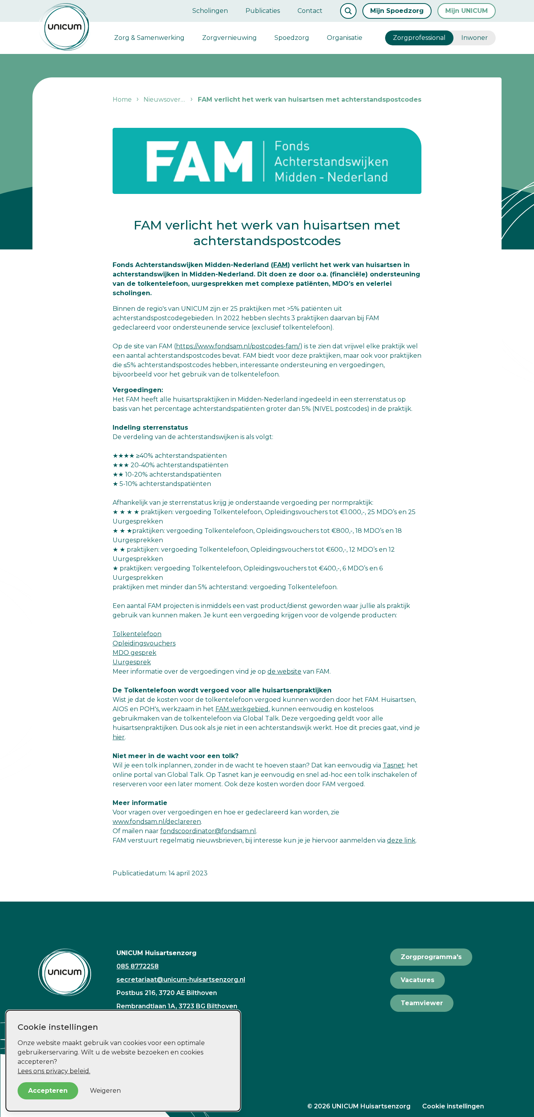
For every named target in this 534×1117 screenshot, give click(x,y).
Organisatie (344, 37)
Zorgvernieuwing (229, 37)
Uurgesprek (132, 662)
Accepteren (48, 1090)
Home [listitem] (123, 99)
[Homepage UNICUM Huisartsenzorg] (71, 972)
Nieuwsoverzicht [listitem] (169, 99)
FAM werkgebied (242, 709)
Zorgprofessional (419, 37)
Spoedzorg (291, 37)
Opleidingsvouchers (144, 643)
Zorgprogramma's (431, 957)
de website (284, 671)
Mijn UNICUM (466, 10)
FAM (280, 265)
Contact (310, 10)
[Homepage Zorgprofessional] (64, 27)
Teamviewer (422, 1003)
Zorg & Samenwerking (149, 37)
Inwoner (474, 37)
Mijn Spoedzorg (397, 10)
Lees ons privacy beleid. (54, 1071)
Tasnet (393, 765)
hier (119, 737)
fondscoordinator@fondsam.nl (208, 831)
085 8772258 (137, 966)
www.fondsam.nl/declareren (157, 821)
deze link (401, 840)
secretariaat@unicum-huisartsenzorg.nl (180, 979)
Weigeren (105, 1090)
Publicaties (262, 10)
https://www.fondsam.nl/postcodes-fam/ (238, 346)
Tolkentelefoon (137, 634)
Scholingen (210, 10)
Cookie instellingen (453, 1106)
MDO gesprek (134, 652)
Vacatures (417, 980)
